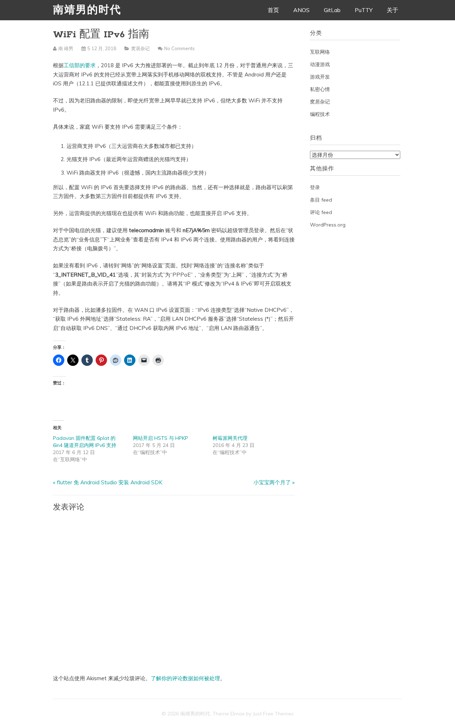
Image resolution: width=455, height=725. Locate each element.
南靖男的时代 (87, 10)
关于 (392, 10)
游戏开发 (320, 77)
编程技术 (320, 114)
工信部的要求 (80, 65)
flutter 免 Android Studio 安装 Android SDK (109, 482)
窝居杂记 (140, 48)
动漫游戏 (320, 64)
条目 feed (321, 200)
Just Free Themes (273, 713)
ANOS (301, 10)
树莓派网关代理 (230, 438)
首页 (273, 10)
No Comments (179, 48)
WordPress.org (328, 225)
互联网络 (320, 52)
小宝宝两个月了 (272, 482)
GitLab (332, 10)
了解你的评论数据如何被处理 (185, 678)
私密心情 (320, 89)
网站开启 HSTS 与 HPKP (160, 438)
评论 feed (321, 212)
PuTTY (364, 10)
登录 (315, 187)
